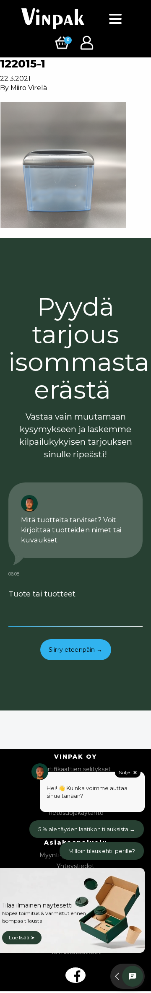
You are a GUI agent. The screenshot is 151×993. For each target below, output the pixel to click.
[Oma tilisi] (87, 42)
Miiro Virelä (28, 88)
